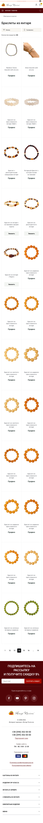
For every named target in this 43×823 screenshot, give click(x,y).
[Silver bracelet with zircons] (31, 50)
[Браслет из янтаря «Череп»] (11, 254)
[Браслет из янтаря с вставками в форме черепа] (11, 204)
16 (29, 650)
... (33, 650)
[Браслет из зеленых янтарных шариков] (11, 609)
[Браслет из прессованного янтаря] (11, 304)
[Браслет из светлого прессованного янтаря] (11, 355)
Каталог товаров (11, 10)
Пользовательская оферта (21, 765)
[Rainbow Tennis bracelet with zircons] (11, 50)
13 (14, 650)
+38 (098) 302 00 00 (21, 731)
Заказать (11, 234)
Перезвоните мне (21, 738)
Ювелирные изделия (10, 16)
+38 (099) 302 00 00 (21, 734)
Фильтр (8, 30)
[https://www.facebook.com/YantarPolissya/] (9, 698)
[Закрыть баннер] (40, 1)
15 (24, 650)
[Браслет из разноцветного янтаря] (31, 204)
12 (10, 650)
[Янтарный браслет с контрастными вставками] (31, 153)
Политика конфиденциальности (21, 763)
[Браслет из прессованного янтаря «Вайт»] (11, 102)
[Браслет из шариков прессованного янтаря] (31, 253)
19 (38, 650)
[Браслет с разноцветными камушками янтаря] (11, 153)
